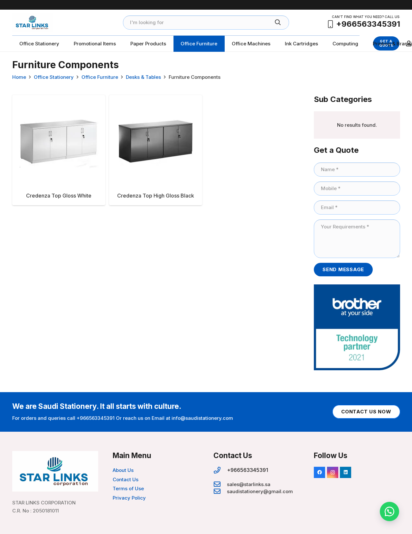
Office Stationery (54, 77)
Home (19, 77)
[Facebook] (319, 472)
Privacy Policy (129, 498)
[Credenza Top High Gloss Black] (155, 150)
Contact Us (125, 479)
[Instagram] (332, 472)
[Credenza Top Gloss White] (58, 150)
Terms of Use (128, 488)
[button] (389, 511)
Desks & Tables (143, 77)
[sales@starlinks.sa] (220, 484)
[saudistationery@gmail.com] (220, 491)
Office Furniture (99, 77)
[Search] (278, 22)
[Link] (32, 22)
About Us (123, 470)
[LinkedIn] (345, 472)
